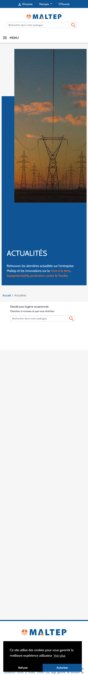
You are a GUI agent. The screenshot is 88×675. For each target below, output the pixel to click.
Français (44, 4)
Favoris (64, 4)
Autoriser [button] (62, 667)
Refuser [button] (23, 667)
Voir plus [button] (59, 655)
